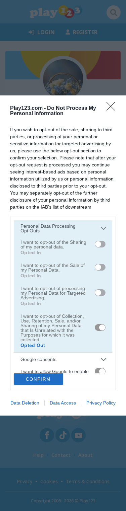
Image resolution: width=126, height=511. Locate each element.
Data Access (63, 403)
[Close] (113, 108)
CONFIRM (38, 379)
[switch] (100, 244)
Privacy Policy (101, 403)
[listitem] (63, 228)
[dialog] (63, 255)
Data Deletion (24, 403)
